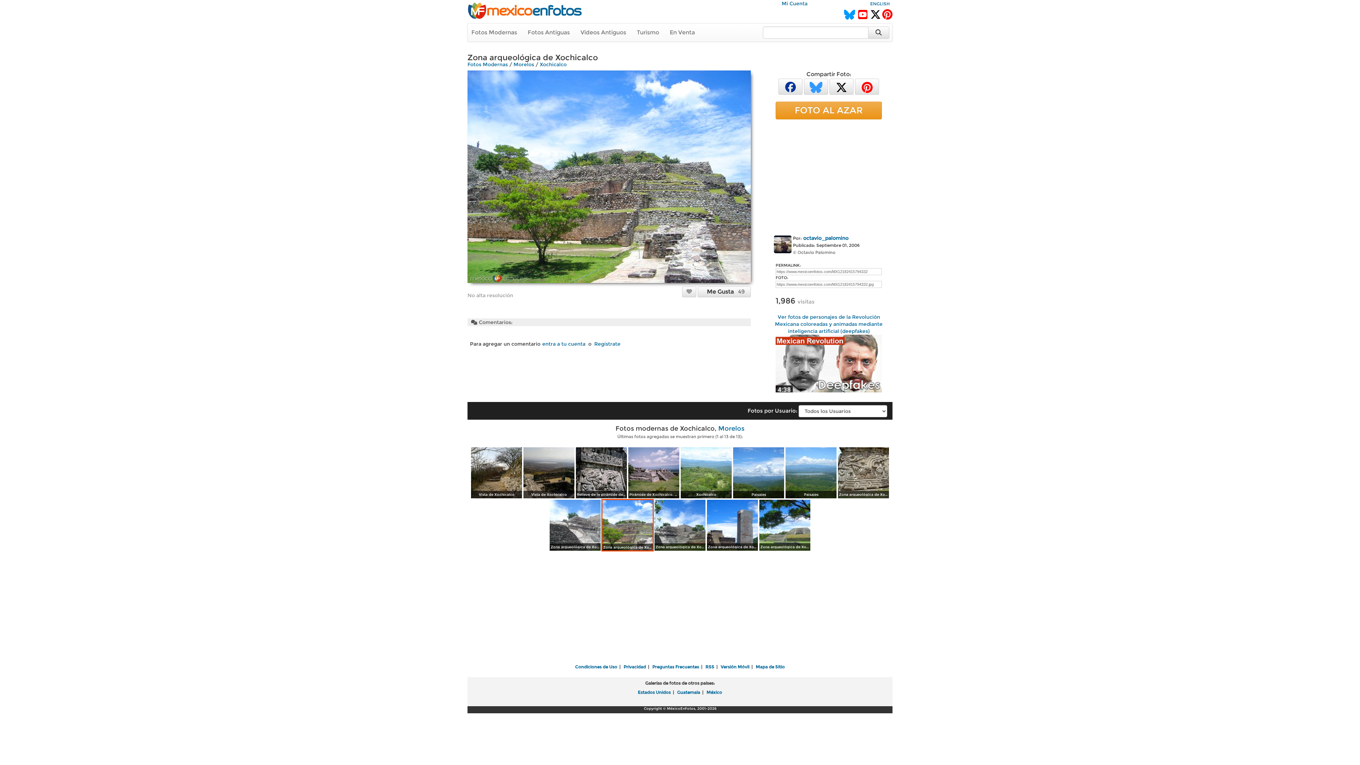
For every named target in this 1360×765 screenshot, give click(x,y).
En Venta (682, 32)
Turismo (648, 32)
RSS (710, 666)
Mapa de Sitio (770, 666)
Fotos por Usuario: (772, 410)
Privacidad (635, 666)
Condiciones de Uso (596, 666)
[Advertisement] (828, 176)
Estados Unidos (654, 692)
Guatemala (688, 692)
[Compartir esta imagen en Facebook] (790, 86)
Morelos (524, 64)
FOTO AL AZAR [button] (829, 110)
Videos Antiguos (603, 32)
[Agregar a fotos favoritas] (689, 291)
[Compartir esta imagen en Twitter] (841, 86)
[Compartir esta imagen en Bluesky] (816, 86)
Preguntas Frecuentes (675, 666)
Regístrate (607, 344)
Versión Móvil (735, 666)
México (714, 692)
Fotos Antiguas (549, 32)
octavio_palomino (826, 238)
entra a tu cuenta (563, 344)
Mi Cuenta (795, 3)
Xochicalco (553, 64)
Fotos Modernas (494, 32)
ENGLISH (880, 3)
